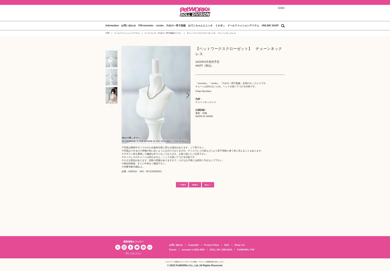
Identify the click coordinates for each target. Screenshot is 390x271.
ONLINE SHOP (270, 25)
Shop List (239, 245)
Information (112, 25)
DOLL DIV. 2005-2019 (221, 249)
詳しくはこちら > (134, 253)
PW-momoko (145, 25)
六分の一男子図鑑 (176, 25)
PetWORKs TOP (246, 249)
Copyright (193, 245)
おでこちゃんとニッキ (200, 25)
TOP (108, 33)
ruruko (160, 25)
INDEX (195, 185)
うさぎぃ (220, 25)
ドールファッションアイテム (243, 25)
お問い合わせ (128, 25)
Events (172, 249)
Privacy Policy (211, 245)
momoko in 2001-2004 (193, 249)
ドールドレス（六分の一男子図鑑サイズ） (163, 33)
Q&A (226, 245)
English (281, 8)
